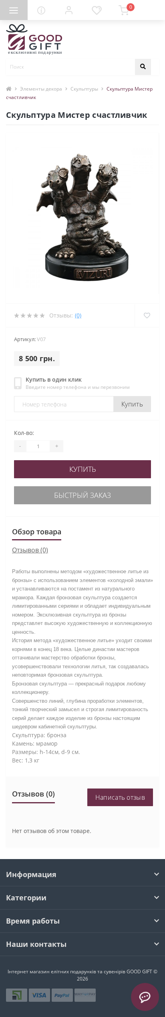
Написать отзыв (120, 797)
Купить (132, 404)
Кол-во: (24, 433)
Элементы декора (41, 88)
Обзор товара (36, 531)
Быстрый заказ (82, 495)
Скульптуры (84, 88)
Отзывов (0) (30, 550)
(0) (78, 315)
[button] (68, 10)
